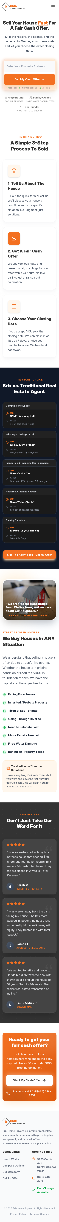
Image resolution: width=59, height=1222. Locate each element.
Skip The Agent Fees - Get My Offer (29, 554)
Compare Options (14, 1165)
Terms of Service (39, 1214)
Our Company (11, 1171)
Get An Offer (11, 1178)
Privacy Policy (18, 1214)
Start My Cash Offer (27, 1080)
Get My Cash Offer (27, 79)
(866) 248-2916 (44, 1178)
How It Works (11, 1159)
